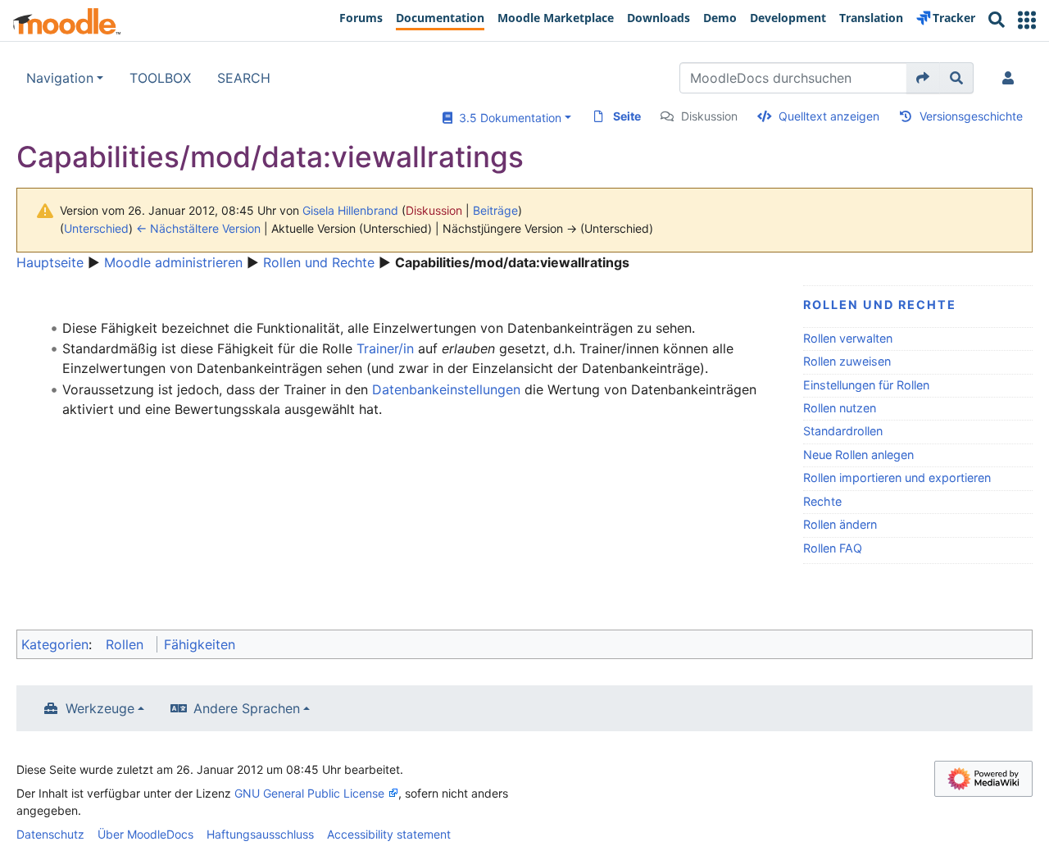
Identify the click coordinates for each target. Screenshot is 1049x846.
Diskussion (709, 116)
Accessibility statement (389, 834)
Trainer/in (385, 348)
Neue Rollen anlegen (858, 455)
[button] (1026, 20)
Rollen (124, 644)
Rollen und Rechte (319, 262)
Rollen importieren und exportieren (897, 477)
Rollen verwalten (847, 338)
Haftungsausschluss (260, 834)
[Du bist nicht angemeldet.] (1011, 77)
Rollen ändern (840, 524)
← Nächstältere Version (198, 228)
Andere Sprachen (246, 708)
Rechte (822, 501)
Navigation (59, 78)
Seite (627, 116)
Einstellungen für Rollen (866, 385)
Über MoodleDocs (145, 834)
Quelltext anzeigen (829, 116)
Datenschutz (50, 834)
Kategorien (55, 644)
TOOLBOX (160, 78)
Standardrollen (843, 431)
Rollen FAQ (832, 548)
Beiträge (495, 210)
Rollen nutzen (839, 408)
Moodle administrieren (173, 262)
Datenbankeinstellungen (446, 389)
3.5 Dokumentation (506, 118)
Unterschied (96, 228)
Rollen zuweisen (847, 361)
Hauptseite (50, 262)
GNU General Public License (309, 793)
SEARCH (243, 78)
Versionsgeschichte (971, 116)
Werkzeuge (100, 708)
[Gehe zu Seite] (923, 77)
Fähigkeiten (199, 644)
